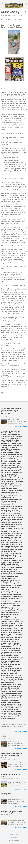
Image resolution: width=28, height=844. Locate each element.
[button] (26, 11)
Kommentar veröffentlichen (9, 398)
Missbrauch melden (14, 840)
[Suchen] (26, 4)
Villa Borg (14, 4)
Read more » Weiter (21, 426)
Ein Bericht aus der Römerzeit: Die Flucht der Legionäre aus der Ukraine (11, 755)
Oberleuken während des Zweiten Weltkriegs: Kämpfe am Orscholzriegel (11, 813)
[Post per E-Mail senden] (2, 393)
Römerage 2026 (6, 794)
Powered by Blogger (14, 834)
